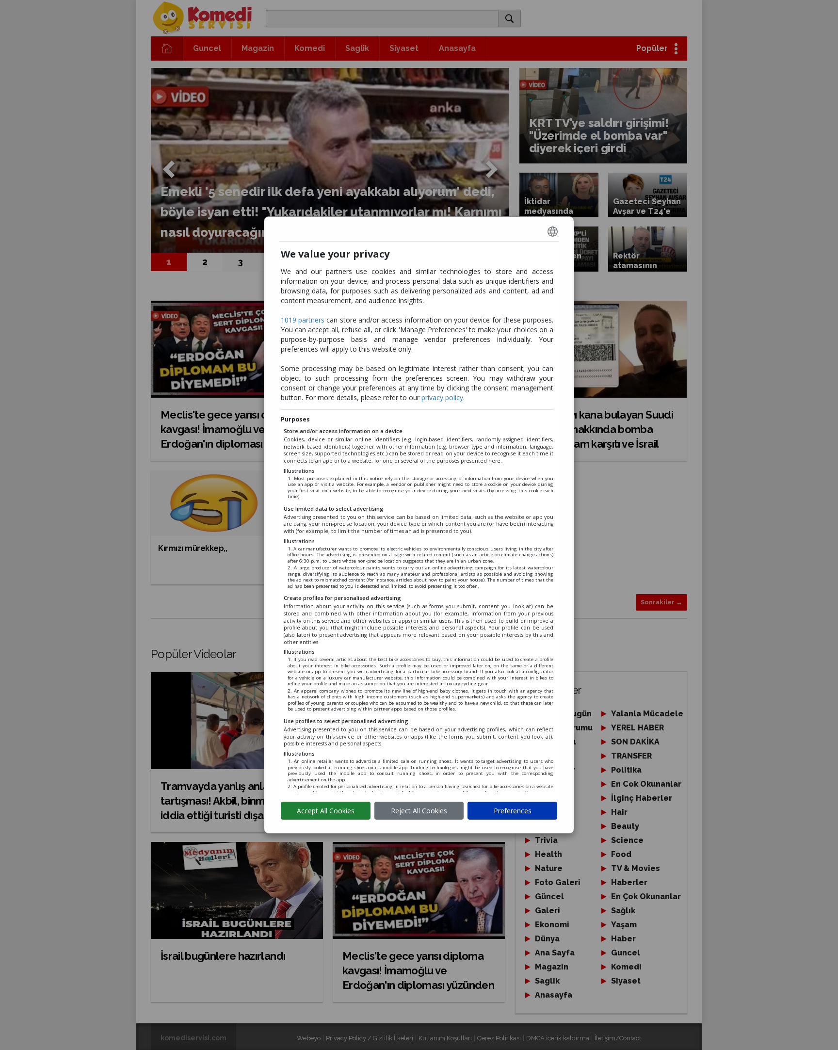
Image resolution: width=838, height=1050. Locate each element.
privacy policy (442, 397)
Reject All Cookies (419, 810)
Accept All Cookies (326, 810)
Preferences (513, 810)
